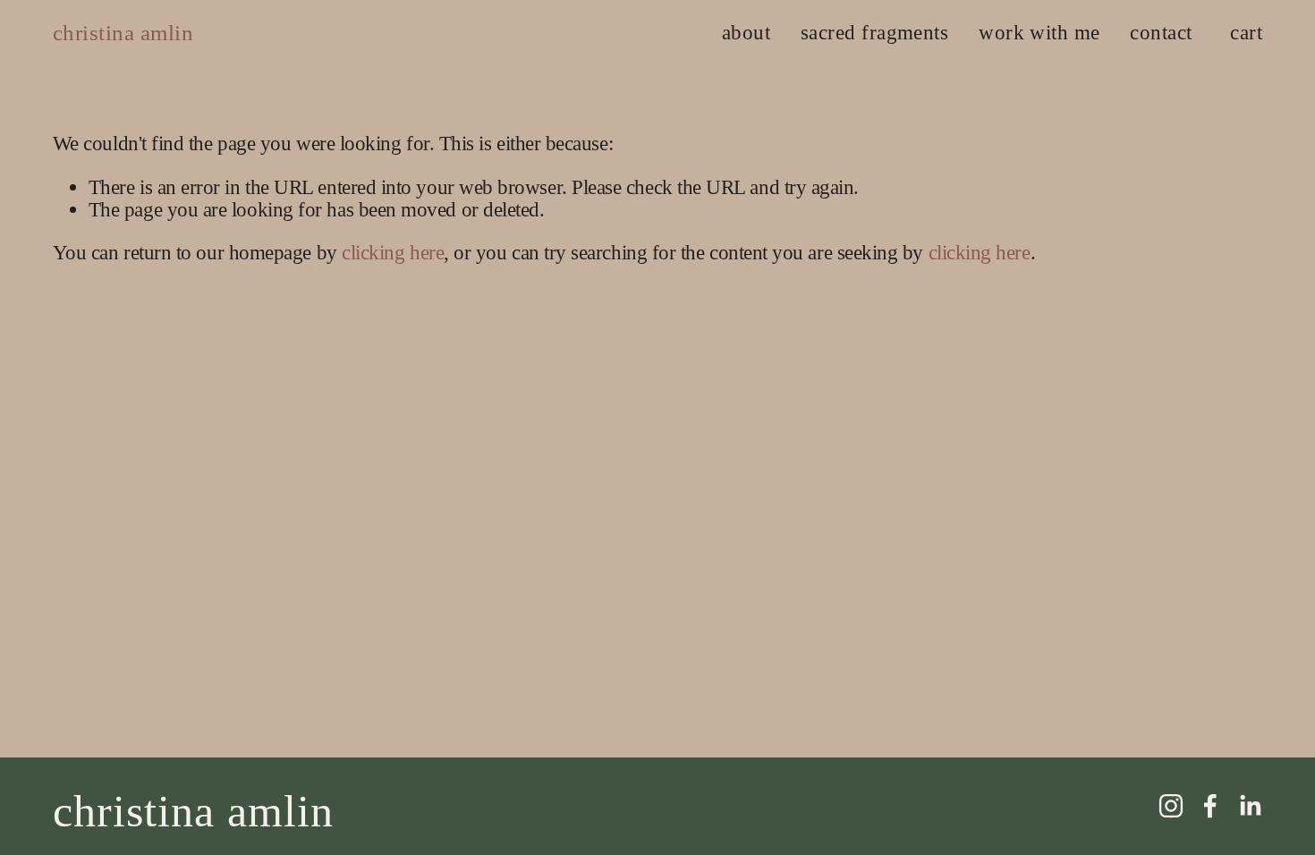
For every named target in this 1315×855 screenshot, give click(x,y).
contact (1161, 32)
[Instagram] (1171, 805)
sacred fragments (874, 32)
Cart (1246, 32)
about (746, 32)
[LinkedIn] (1249, 805)
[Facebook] (1210, 805)
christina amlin (123, 33)
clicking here (393, 252)
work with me (1039, 32)
